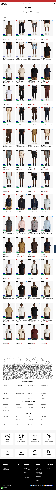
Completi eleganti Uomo (6, 410)
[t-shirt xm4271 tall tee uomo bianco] (9, 72)
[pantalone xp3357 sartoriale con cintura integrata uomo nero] (22, 115)
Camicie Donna (30, 391)
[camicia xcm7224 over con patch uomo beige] (22, 245)
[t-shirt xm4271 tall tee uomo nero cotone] (34, 311)
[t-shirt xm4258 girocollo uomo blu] (47, 72)
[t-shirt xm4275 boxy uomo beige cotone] (9, 311)
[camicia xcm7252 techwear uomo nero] (22, 202)
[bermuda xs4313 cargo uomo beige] (47, 137)
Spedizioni (25, 472)
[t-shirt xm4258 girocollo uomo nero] (34, 72)
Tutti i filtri (5, 17)
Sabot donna (17, 398)
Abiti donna (4, 391)
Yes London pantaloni (44, 383)
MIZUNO (17, 424)
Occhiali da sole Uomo (44, 405)
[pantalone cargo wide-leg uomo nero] (22, 28)
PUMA (17, 422)
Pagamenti (25, 474)
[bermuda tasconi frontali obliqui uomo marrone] (22, 50)
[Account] (53, 4)
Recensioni (5, 468)
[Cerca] (51, 4)
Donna (27, 3)
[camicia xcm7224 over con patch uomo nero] (9, 245)
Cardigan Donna (43, 396)
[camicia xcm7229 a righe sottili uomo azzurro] (47, 224)
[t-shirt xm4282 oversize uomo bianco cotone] (34, 267)
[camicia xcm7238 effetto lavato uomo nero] (9, 224)
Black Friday (38, 477)
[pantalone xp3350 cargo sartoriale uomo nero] (22, 137)
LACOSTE (42, 422)
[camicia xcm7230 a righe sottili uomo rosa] (34, 224)
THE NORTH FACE (18, 421)
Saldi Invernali (38, 479)
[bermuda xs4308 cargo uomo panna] (22, 158)
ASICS (4, 422)
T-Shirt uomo (5, 405)
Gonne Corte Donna (6, 398)
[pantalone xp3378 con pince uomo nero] (34, 93)
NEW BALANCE (5, 416)
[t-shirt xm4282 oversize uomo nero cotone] (22, 267)
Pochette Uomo (30, 405)
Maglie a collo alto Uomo (19, 410)
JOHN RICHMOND (18, 419)
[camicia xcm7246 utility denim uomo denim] (34, 202)
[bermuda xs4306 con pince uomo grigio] (47, 158)
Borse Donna (5, 395)
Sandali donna (30, 393)
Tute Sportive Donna (31, 396)
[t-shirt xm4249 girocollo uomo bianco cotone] (47, 332)
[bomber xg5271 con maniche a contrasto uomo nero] (9, 202)
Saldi (23, 3)
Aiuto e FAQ (26, 476)
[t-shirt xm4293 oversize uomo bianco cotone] (9, 267)
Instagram (48, 468)
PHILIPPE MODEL (43, 421)
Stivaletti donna (18, 396)
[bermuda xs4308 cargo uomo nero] (34, 158)
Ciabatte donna (5, 396)
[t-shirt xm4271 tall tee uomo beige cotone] (47, 311)
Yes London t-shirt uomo (44, 385)
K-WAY (4, 424)
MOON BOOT (30, 424)
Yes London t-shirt (5, 385)
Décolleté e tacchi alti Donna (20, 393)
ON (41, 424)
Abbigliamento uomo (44, 395)
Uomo (30, 3)
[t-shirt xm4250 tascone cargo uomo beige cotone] (22, 332)
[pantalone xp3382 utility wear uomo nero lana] (22, 93)
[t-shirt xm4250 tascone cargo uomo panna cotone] (9, 289)
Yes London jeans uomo (31, 385)
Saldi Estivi (37, 480)
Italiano (4, 485)
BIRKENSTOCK (30, 419)
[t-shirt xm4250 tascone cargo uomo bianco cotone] (9, 332)
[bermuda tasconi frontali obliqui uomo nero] (9, 50)
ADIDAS (29, 422)
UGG (16, 416)
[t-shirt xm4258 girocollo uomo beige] (22, 72)
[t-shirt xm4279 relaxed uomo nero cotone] (34, 289)
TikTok (48, 469)
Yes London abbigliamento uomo (20, 385)
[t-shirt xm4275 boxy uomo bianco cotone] (22, 311)
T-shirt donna (18, 391)
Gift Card (25, 468)
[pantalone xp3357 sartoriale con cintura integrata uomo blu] (47, 115)
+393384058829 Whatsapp (7, 469)
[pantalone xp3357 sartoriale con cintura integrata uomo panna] (9, 115)
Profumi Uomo (18, 405)
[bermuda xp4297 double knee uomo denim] (47, 180)
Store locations (26, 478)
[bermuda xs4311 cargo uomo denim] (9, 158)
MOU (29, 416)
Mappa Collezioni (38, 475)
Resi (24, 473)
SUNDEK (29, 421)
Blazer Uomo (30, 410)
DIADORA (4, 419)
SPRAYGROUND (43, 416)
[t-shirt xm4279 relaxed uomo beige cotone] (47, 289)
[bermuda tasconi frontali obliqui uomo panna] (47, 28)
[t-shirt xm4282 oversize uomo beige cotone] (47, 267)
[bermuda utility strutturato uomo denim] (34, 50)
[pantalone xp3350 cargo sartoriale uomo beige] (34, 137)
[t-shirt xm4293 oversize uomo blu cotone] (47, 245)
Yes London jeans (30, 383)
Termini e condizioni (39, 469)
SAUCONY (4, 426)
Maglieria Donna (30, 398)
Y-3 (16, 426)
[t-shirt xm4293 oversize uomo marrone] (9, 28)
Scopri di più (40, 12)
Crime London (5, 421)
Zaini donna (30, 395)
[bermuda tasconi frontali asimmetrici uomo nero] (34, 28)
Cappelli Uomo (5, 407)
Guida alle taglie (26, 477)
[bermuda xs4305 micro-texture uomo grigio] (9, 180)
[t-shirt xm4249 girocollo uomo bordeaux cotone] (34, 332)
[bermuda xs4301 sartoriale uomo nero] (22, 180)
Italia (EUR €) (9, 485)
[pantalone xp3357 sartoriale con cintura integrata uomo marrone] (34, 115)
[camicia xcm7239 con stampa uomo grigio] (47, 202)
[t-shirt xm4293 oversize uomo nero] (47, 50)
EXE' (41, 419)
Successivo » (30, 348)
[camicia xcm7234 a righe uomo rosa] (22, 224)
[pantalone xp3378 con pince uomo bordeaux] (47, 93)
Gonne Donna (5, 393)
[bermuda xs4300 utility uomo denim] (34, 180)
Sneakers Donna (43, 393)
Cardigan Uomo (43, 407)
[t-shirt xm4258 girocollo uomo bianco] (9, 93)
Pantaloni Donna (18, 395)
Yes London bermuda (6, 383)
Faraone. (6, 487)
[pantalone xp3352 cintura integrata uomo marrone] (9, 137)
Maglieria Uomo (30, 407)
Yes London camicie (19, 383)
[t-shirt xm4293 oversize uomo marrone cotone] (34, 245)
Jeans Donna (43, 391)
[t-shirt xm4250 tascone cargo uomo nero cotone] (22, 289)
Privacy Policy (38, 468)
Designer (33, 3)
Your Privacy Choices (39, 472)
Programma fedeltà (27, 469)
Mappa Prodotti (38, 476)
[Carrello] (55, 4)
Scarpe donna (43, 398)
